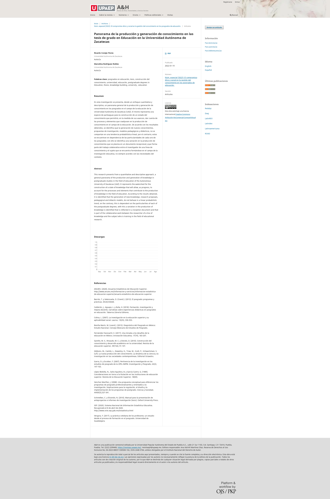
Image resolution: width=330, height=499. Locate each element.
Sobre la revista (106, 15)
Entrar (237, 2)
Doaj (207, 113)
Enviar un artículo (214, 27)
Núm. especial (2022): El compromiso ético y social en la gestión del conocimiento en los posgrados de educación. (137, 26)
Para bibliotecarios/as (213, 50)
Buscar (235, 15)
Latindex (208, 123)
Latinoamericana (212, 128)
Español (208, 70)
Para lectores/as (211, 43)
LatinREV (208, 118)
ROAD (207, 133)
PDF (169, 53)
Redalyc (208, 108)
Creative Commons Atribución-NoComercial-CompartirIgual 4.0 (180, 117)
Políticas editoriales (153, 15)
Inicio (92, 15)
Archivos (104, 23)
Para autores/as (211, 47)
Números (123, 15)
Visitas (170, 15)
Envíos (136, 15)
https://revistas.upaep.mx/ (129, 447)
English (208, 66)
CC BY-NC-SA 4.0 (116, 457)
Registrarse (227, 2)
